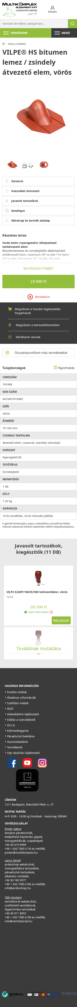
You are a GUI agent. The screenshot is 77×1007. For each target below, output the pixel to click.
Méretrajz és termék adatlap (30, 220)
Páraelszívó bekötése (21, 736)
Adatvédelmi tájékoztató (23, 714)
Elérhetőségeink (17, 731)
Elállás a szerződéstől (21, 720)
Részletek (61, 620)
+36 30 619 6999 (15, 845)
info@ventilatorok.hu (18, 921)
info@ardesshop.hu (18, 888)
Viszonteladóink (17, 742)
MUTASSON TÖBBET (38, 268)
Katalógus (18, 211)
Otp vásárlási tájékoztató (23, 753)
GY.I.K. (11, 725)
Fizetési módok (17, 692)
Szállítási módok (17, 703)
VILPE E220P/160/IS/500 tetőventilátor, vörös (37, 592)
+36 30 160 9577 (15, 880)
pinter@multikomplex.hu (21, 852)
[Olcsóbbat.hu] (69, 994)
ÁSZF (10, 708)
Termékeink (14, 747)
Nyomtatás (66, 368)
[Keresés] (72, 23)
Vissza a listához (17, 44)
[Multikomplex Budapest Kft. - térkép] (36, 956)
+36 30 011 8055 (15, 913)
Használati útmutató (25, 191)
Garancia (17, 181)
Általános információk (21, 697)
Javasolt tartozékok (24, 201)
